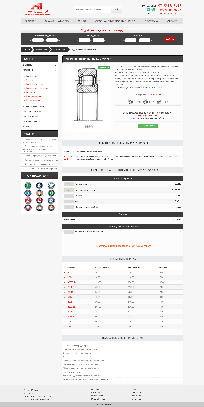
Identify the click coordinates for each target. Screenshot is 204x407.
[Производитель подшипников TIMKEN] (39, 193)
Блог (134, 389)
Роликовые (41, 49)
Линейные (27, 126)
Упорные (29, 80)
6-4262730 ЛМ (70, 282)
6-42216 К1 (69, 302)
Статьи (28, 134)
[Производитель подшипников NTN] (28, 193)
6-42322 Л (68, 326)
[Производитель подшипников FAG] (28, 200)
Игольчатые (31, 92)
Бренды (95, 389)
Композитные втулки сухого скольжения (41, 160)
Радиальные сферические (37, 88)
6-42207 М (68, 292)
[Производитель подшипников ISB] (51, 193)
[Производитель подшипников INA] (28, 185)
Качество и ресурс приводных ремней (40, 155)
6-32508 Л (68, 297)
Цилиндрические (33, 100)
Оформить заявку (148, 125)
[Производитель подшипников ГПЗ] (39, 207)
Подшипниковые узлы (33, 111)
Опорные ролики (30, 116)
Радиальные (60, 49)
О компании (137, 399)
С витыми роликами (34, 96)
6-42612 (67, 272)
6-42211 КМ (69, 287)
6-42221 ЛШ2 (69, 307)
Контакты (172, 21)
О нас (82, 21)
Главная (30, 21)
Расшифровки (98, 399)
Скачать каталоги (57, 21)
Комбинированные (31, 121)
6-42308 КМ (69, 317)
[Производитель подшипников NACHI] (28, 207)
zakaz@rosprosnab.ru (169, 13)
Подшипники (97, 395)
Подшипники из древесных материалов (41, 168)
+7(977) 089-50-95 (169, 9)
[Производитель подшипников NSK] (39, 200)
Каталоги (95, 392)
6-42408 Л (68, 321)
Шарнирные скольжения (34, 106)
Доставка (151, 21)
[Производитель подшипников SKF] (51, 185)
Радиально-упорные (34, 84)
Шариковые (28, 64)
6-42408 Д (68, 277)
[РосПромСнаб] (37, 9)
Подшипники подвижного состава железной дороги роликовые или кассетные (37, 148)
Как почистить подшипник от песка (39, 164)
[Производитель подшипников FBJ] (39, 185)
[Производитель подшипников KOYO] (51, 200)
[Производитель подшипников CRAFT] (51, 207)
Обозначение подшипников (115, 21)
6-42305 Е (68, 312)
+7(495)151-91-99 (169, 5)
